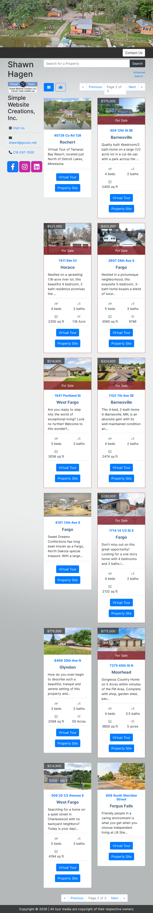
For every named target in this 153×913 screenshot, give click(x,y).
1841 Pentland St (68, 396)
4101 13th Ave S (67, 522)
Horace (68, 267)
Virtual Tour (67, 177)
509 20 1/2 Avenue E (67, 795)
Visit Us (19, 128)
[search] (87, 63)
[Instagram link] (25, 166)
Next (132, 87)
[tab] (49, 87)
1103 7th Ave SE (121, 396)
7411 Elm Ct (68, 261)
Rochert (67, 142)
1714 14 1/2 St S (121, 530)
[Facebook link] (13, 166)
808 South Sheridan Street (121, 797)
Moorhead (121, 672)
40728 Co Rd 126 (67, 135)
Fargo (121, 267)
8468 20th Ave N (67, 660)
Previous (95, 87)
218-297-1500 (23, 152)
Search (137, 63)
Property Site (68, 188)
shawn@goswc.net (23, 143)
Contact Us (133, 53)
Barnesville (121, 137)
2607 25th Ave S (121, 261)
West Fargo (67, 402)
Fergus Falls (121, 806)
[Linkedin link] (37, 166)
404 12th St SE (121, 130)
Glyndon (68, 667)
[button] (9, 23)
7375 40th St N (121, 665)
